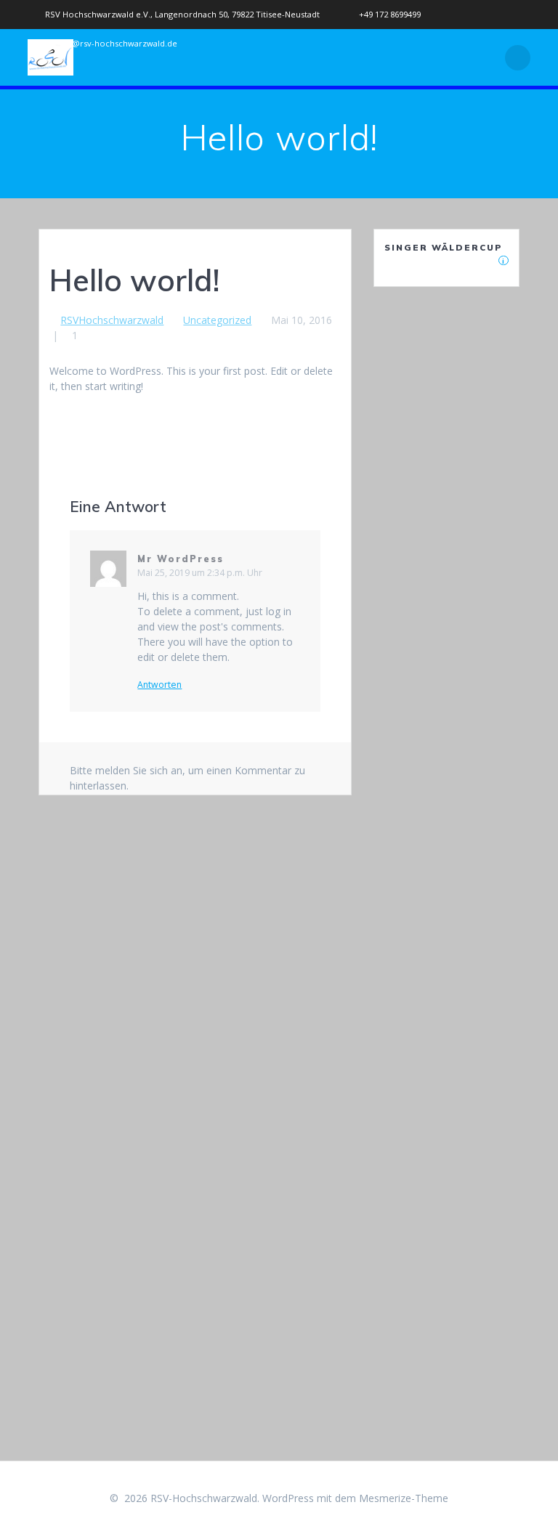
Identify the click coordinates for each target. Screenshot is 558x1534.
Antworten (159, 685)
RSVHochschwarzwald (111, 320)
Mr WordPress (180, 558)
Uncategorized (217, 320)
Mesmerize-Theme (403, 1498)
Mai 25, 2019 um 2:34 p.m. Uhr (199, 573)
